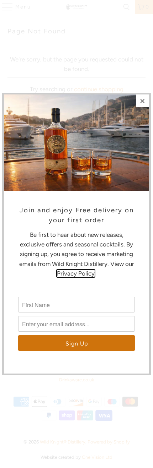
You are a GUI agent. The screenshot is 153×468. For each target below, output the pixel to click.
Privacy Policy (76, 273)
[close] (142, 100)
